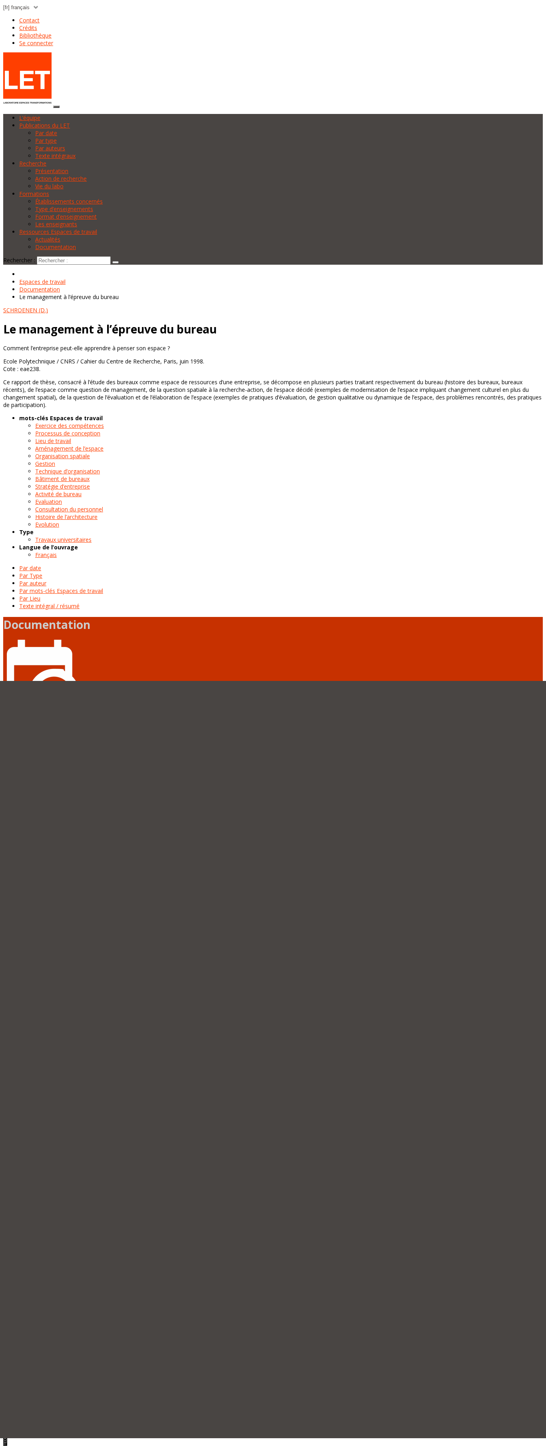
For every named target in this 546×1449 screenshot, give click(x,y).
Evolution (47, 524)
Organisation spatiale (62, 456)
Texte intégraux (55, 156)
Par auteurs (50, 148)
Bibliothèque (35, 35)
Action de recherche (61, 178)
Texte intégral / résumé (49, 606)
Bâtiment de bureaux (62, 479)
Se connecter (36, 43)
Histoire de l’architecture (66, 517)
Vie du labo (49, 186)
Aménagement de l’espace (69, 448)
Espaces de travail (42, 281)
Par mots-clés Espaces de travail (61, 591)
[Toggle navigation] (56, 107)
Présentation (51, 171)
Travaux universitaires (63, 539)
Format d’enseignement (66, 216)
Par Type (30, 575)
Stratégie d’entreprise (62, 486)
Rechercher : (19, 260)
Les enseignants (56, 224)
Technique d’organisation (67, 471)
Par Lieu (29, 598)
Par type (46, 140)
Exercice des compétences (69, 425)
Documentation (55, 247)
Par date (46, 133)
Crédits (28, 28)
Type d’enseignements (64, 209)
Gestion (45, 463)
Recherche (32, 163)
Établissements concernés (69, 201)
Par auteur (32, 583)
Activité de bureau (58, 494)
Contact (29, 20)
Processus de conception (67, 433)
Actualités (47, 239)
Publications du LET (44, 125)
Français (46, 555)
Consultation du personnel (69, 509)
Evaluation (48, 501)
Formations (34, 194)
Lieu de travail (53, 441)
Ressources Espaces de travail (58, 232)
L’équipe (29, 118)
